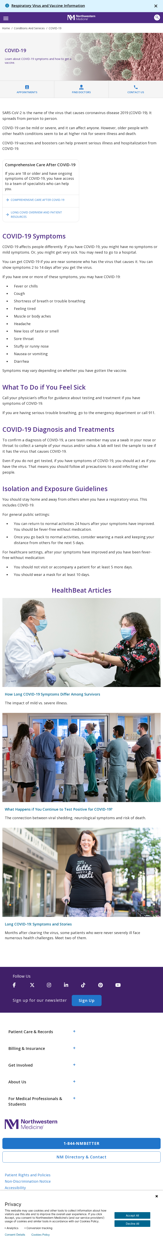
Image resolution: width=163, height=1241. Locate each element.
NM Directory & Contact (81, 1157)
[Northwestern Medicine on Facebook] (21, 987)
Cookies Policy (40, 1234)
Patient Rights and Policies (27, 1175)
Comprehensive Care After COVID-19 (34, 200)
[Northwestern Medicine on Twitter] (38, 987)
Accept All (132, 1215)
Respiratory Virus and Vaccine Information (48, 5)
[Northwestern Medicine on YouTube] (123, 987)
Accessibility (15, 1187)
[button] (5, 17)
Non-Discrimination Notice (28, 1181)
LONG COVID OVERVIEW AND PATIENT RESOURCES (33, 214)
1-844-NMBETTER (82, 1143)
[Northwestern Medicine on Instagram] (55, 987)
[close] (155, 6)
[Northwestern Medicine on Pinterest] (106, 987)
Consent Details (15, 1234)
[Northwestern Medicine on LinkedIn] (72, 987)
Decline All (132, 1223)
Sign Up (87, 1000)
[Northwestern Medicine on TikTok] (89, 987)
